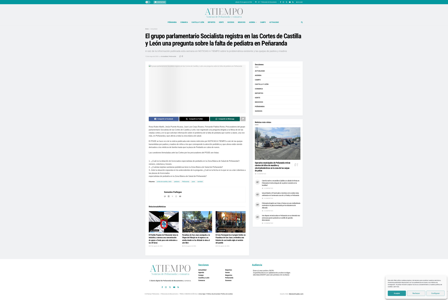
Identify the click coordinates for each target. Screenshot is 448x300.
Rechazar (416, 293)
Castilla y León (198, 22)
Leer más (396, 287)
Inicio (147, 29)
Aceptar (397, 293)
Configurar (435, 293)
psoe (193, 181)
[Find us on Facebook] (280, 2)
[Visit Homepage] (224, 11)
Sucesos (230, 22)
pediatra (176, 181)
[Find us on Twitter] (286, 2)
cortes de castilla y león (164, 181)
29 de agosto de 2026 (156, 246)
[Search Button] (302, 22)
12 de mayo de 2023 (151, 56)
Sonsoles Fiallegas (173, 192)
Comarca (184, 22)
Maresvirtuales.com (296, 294)
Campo (263, 22)
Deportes (211, 22)
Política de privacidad (213, 294)
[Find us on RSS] (293, 2)
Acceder (300, 2)
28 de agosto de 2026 (223, 246)
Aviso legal (202, 294)
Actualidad (274, 22)
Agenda (252, 22)
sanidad (200, 181)
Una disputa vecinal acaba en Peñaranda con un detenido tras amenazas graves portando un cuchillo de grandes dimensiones (281, 218)
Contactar (161, 2)
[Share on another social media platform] (243, 119)
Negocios (241, 22)
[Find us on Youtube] (290, 2)
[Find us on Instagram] (283, 2)
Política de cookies (227, 294)
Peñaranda (172, 22)
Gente (221, 22)
